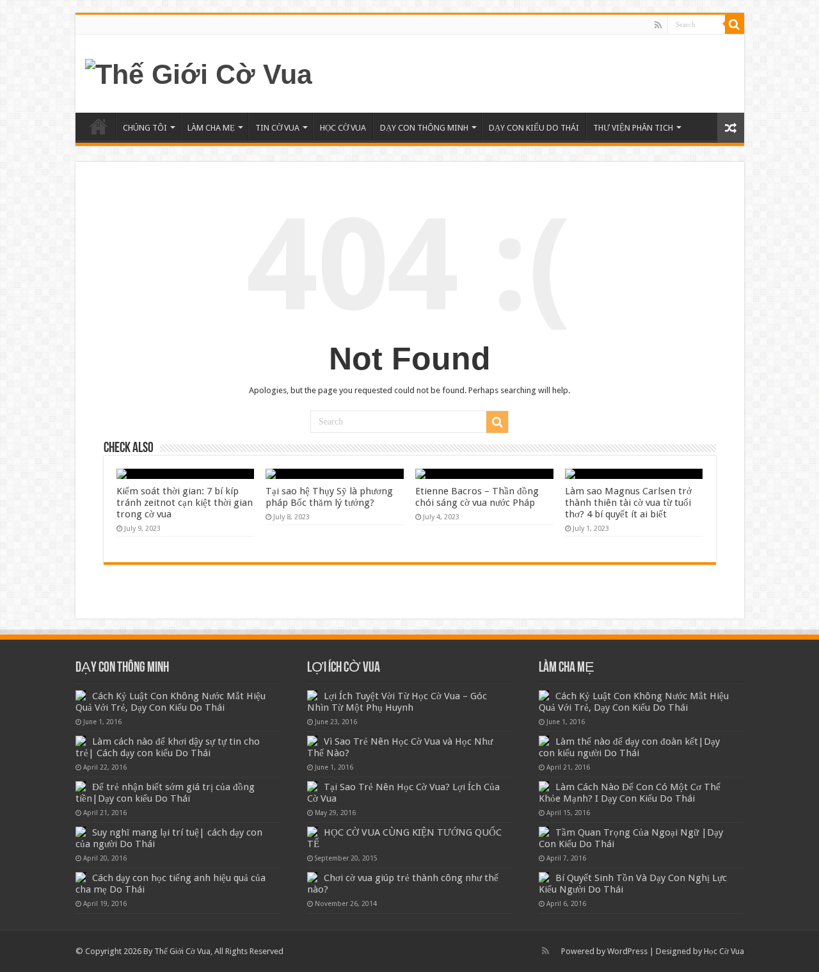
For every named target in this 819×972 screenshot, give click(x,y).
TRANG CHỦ (98, 126)
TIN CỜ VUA (277, 128)
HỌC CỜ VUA (343, 128)
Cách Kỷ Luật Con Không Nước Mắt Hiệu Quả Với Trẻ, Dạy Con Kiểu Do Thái (171, 701)
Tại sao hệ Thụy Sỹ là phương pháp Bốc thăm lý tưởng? (329, 496)
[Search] (734, 24)
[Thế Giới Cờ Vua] (198, 72)
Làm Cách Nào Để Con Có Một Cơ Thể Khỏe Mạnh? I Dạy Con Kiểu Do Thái (629, 792)
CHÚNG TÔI (145, 128)
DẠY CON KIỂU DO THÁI (534, 128)
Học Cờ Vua (724, 951)
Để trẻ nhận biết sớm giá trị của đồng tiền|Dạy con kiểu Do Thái (165, 792)
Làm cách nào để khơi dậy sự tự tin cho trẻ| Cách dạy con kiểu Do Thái (168, 747)
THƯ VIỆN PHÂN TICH (633, 128)
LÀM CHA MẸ (211, 128)
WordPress (627, 951)
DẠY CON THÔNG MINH (424, 128)
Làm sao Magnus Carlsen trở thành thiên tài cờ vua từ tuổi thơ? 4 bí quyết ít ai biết (628, 502)
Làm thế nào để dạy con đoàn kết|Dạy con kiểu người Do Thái (629, 747)
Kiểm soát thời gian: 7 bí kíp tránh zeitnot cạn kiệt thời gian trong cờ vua (184, 502)
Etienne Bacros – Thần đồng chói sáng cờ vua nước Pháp (477, 496)
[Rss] (658, 25)
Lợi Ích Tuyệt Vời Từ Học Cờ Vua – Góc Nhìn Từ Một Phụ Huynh (397, 701)
